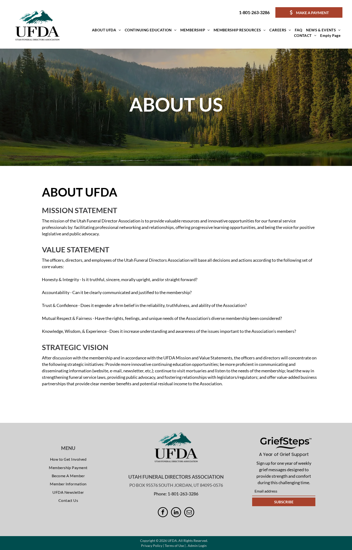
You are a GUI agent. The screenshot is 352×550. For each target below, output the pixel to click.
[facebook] (163, 512)
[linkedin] (176, 512)
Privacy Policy (151, 546)
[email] (189, 512)
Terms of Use (174, 546)
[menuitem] (106, 30)
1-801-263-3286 (254, 12)
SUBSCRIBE (284, 502)
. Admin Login (196, 546)
